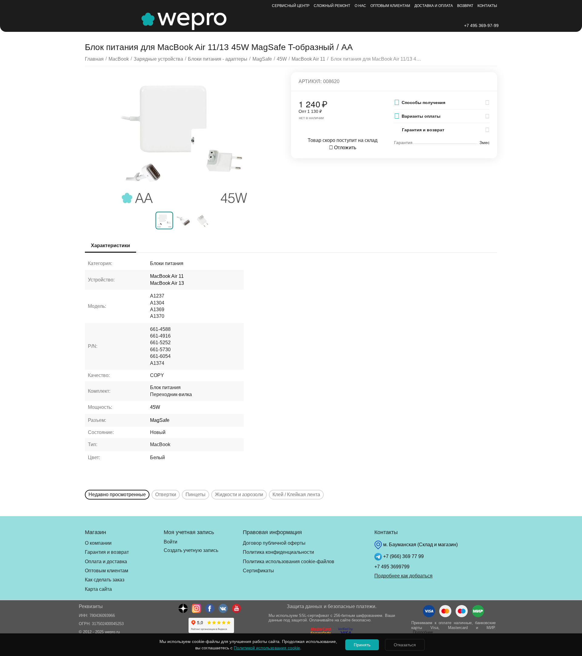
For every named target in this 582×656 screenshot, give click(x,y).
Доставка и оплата (433, 6)
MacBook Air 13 (167, 283)
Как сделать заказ (104, 579)
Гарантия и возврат (107, 552)
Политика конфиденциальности (278, 552)
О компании (98, 543)
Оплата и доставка (106, 561)
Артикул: (310, 81)
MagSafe (159, 420)
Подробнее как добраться (403, 575)
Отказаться (405, 644)
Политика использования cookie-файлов (288, 561)
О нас (360, 6)
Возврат (465, 6)
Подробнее (423, 632)
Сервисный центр (290, 6)
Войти (170, 541)
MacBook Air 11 (167, 276)
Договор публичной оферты (274, 543)
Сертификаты (258, 570)
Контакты (487, 6)
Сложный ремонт (332, 6)
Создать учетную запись (191, 550)
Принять (362, 644)
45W (155, 407)
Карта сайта (98, 589)
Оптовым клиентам (390, 6)
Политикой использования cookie (267, 647)
